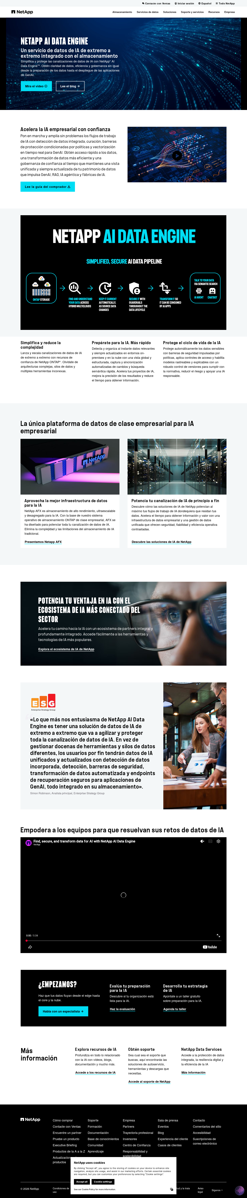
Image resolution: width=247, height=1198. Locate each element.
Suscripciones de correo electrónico (205, 1141)
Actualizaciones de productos (65, 1159)
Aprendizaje (96, 1151)
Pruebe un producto (66, 1139)
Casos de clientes (170, 1145)
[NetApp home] (22, 12)
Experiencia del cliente (173, 1139)
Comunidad (95, 1145)
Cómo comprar (63, 1120)
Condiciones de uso (61, 1190)
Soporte (93, 1120)
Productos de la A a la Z (69, 1151)
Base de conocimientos (103, 1139)
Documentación (98, 1132)
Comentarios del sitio (207, 1126)
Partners (128, 1126)
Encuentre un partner (67, 1132)
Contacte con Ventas (67, 1126)
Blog (161, 1132)
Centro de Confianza (137, 1145)
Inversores (130, 1139)
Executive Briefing (65, 1145)
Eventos (163, 1126)
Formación (95, 1126)
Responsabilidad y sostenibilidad (135, 1153)
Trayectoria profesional (138, 1132)
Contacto (199, 1120)
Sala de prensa (168, 1120)
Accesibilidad (202, 1132)
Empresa (129, 1120)
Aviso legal (200, 1190)
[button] (122, 12)
